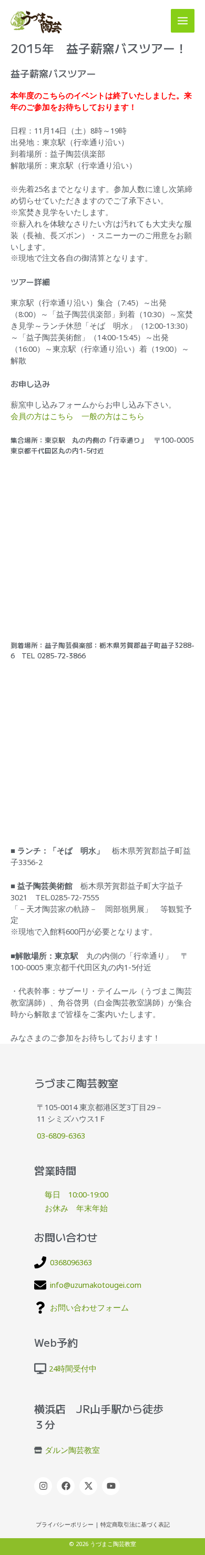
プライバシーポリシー (65, 1524)
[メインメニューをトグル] (182, 21)
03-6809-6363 (61, 1135)
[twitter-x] (89, 1486)
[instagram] (44, 1486)
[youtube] (112, 1486)
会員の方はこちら (42, 416)
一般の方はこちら (113, 416)
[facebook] (67, 1486)
